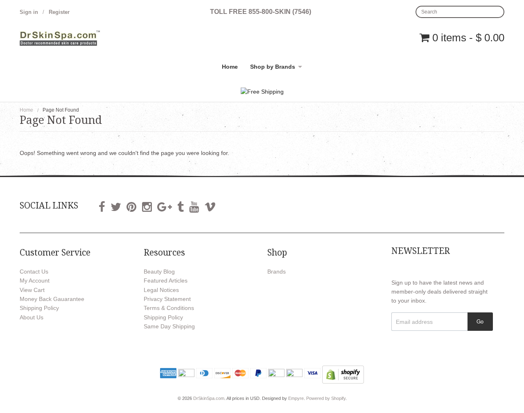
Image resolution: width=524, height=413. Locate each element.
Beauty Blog (159, 271)
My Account (35, 280)
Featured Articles (165, 280)
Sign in (29, 12)
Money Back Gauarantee (52, 299)
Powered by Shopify (326, 398)
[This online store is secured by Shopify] (343, 373)
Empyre (296, 398)
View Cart (32, 290)
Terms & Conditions (169, 308)
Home (230, 66)
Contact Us (34, 271)
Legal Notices (161, 290)
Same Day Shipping (169, 326)
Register (59, 12)
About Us (31, 317)
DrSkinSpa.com (208, 398)
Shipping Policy (39, 308)
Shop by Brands (272, 66)
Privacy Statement (167, 299)
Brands (276, 271)
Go (480, 321)
